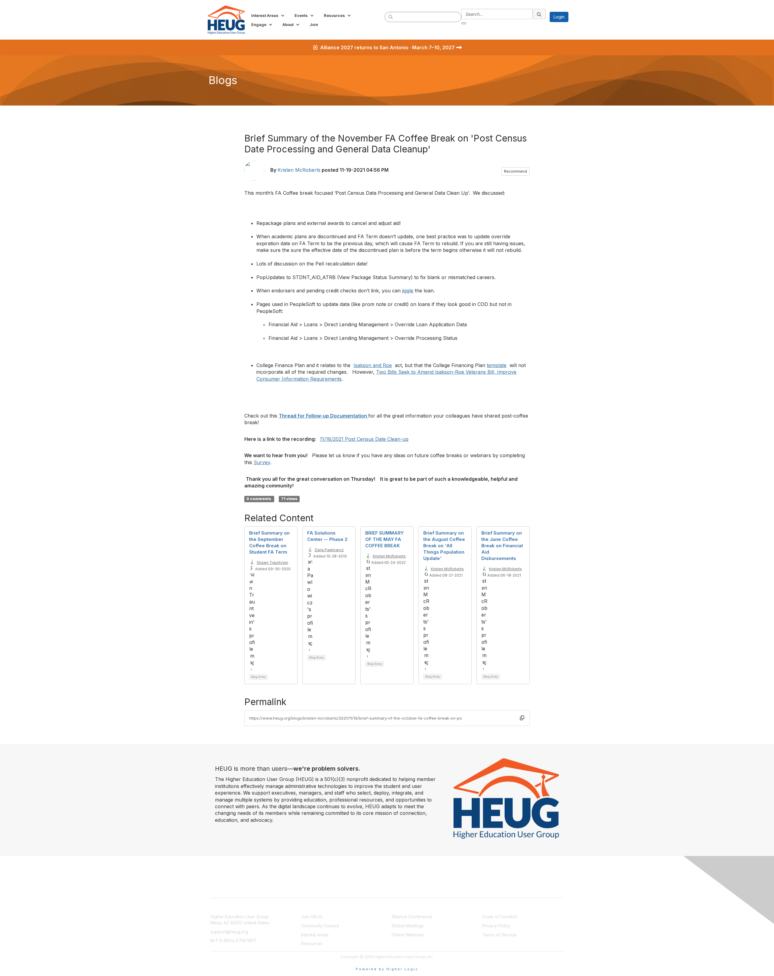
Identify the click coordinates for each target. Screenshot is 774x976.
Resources (312, 943)
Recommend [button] (515, 171)
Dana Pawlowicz (329, 550)
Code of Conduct (499, 916)
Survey (262, 462)
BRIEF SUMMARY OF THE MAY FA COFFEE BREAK (384, 539)
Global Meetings (408, 925)
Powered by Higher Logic (387, 969)
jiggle (407, 291)
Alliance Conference (412, 916)
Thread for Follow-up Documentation (323, 416)
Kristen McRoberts (299, 170)
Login (559, 16)
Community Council (320, 925)
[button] (268, 15)
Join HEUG (311, 916)
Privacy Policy (496, 925)
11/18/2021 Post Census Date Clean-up (364, 439)
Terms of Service (499, 934)
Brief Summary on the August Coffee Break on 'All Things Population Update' (444, 545)
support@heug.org (229, 931)
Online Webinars (408, 934)
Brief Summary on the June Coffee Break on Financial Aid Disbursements (502, 545)
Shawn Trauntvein (272, 562)
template (496, 365)
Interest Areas (315, 934)
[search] (391, 16)
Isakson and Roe (372, 365)
